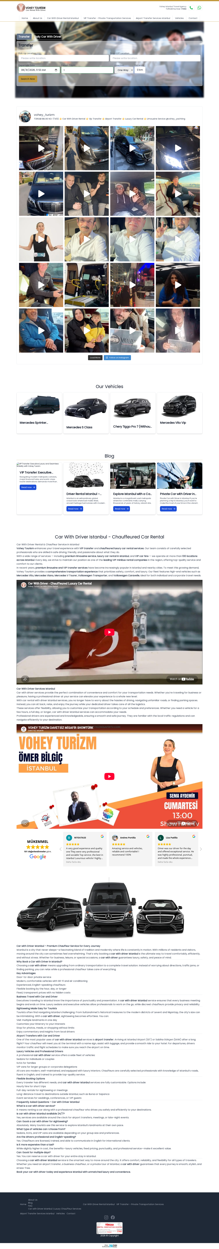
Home (25, 18)
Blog (30, 1202)
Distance (139, 65)
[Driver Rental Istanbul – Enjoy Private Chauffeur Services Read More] (86, 476)
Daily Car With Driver (47, 36)
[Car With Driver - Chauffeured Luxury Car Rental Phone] (191, 7)
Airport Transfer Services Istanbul (153, 18)
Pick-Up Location (27, 53)
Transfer (24, 36)
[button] (60, 850)
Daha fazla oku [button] (119, 862)
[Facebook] (112, 1217)
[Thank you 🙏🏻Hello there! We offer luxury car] (178, 330)
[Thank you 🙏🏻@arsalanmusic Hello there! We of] (132, 330)
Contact (193, 18)
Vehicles (179, 18)
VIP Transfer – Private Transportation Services (107, 18)
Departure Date (26, 65)
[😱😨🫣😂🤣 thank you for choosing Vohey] (41, 330)
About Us (37, 18)
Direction (119, 65)
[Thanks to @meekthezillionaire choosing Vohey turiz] (132, 148)
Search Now (28, 79)
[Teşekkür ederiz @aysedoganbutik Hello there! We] (87, 330)
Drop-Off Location (119, 53)
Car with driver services (30, 692)
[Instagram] (106, 1217)
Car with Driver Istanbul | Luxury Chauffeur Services (54, 1208)
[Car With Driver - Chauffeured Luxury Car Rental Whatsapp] (199, 7)
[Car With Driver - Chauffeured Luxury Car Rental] (33, 8)
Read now (26, 487)
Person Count (68, 65)
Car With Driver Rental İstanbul (63, 18)
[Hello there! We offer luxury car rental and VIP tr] (41, 148)
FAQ (30, 1205)
